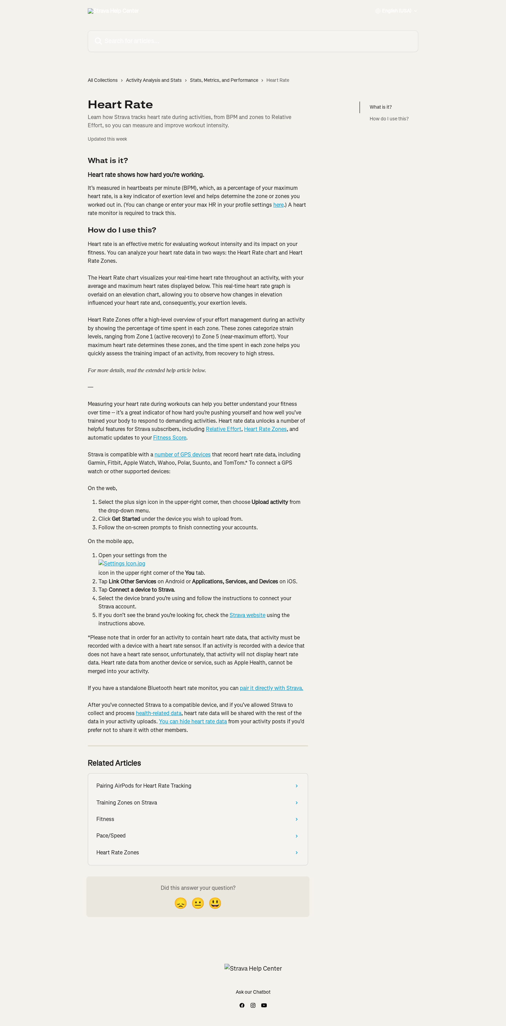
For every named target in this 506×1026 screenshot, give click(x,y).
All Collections (103, 80)
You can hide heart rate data (193, 721)
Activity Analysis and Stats (154, 80)
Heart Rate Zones (265, 429)
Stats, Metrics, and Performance (224, 80)
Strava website (247, 615)
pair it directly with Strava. (271, 688)
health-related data (158, 713)
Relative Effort (223, 429)
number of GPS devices (183, 454)
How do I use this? (389, 119)
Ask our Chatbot (253, 992)
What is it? (381, 107)
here (278, 204)
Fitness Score (169, 437)
